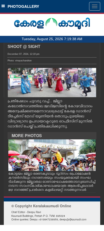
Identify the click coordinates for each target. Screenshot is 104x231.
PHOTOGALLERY (22, 6)
